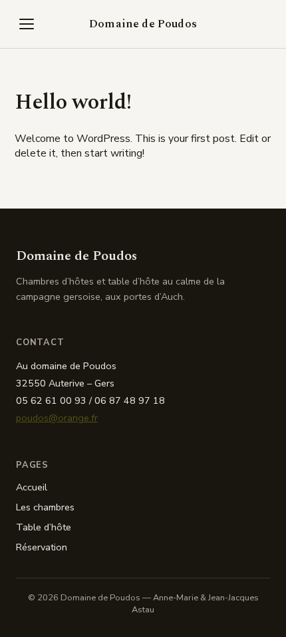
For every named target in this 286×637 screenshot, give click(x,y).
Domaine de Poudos (143, 24)
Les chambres (45, 507)
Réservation (41, 547)
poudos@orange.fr (57, 417)
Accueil (31, 487)
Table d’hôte (43, 527)
